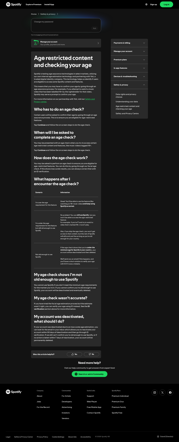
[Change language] (146, 4)
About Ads (72, 437)
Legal (8, 437)
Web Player (92, 401)
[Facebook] (170, 392)
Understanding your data (127, 101)
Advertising (67, 407)
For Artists (66, 396)
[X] (162, 392)
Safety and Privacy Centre (127, 113)
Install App (49, 4)
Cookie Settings (58, 437)
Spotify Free (117, 412)
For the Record (43, 407)
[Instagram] (155, 392)
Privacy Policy (42, 437)
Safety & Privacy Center (23, 437)
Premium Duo (118, 401)
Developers (67, 401)
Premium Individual (120, 396)
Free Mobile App (94, 407)
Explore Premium (33, 4)
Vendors (65, 418)
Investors (66, 412)
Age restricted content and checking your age (127, 107)
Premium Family (119, 407)
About (39, 396)
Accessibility (85, 437)
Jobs (39, 401)
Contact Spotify (93, 412)
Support (90, 396)
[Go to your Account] (97, 43)
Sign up (153, 4)
